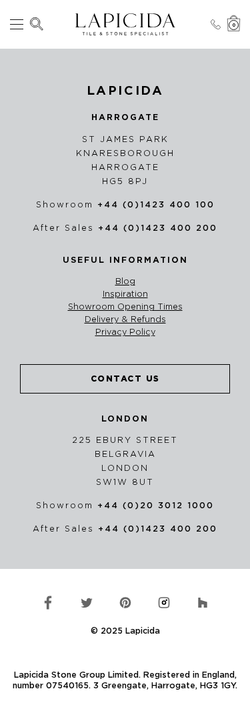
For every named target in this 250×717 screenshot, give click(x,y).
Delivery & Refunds (125, 319)
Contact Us (125, 379)
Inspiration (125, 294)
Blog (125, 281)
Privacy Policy (125, 332)
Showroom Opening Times (125, 307)
